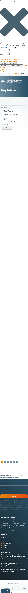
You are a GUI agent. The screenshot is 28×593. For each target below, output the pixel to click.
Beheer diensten (4, 58)
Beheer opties (3, 56)
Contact (24, 588)
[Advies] (12, 117)
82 (13, 462)
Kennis (4, 539)
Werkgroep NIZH (6, 545)
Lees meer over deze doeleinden (8, 61)
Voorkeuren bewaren (17, 65)
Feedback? (5, 591)
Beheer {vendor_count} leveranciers (9, 59)
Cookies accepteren (6, 63)
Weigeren (15, 63)
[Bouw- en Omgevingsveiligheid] (11, 114)
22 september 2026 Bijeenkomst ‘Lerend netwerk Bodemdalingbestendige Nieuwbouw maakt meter (13, 556)
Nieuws (4, 537)
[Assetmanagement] (11, 111)
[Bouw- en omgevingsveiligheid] (12, 121)
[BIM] (11, 113)
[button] (14, 22)
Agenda (4, 541)
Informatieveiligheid (7, 588)
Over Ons (4, 548)
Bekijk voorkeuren (5, 65)
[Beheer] (12, 119)
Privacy (2, 69)
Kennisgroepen (6, 543)
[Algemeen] (12, 118)
